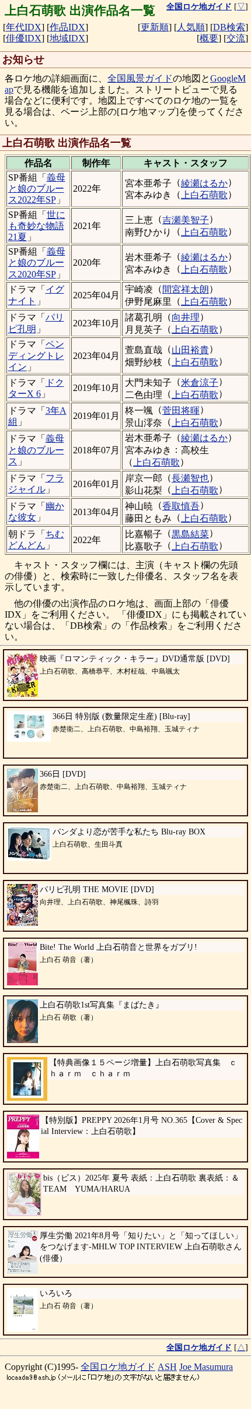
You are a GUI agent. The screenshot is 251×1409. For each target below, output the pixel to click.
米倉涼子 (199, 383)
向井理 (186, 317)
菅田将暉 (181, 410)
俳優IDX (23, 38)
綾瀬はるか (204, 183)
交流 (235, 38)
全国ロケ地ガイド (118, 1367)
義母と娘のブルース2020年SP (36, 262)
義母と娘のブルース (36, 450)
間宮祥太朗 (185, 289)
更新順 (155, 27)
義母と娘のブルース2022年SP (36, 188)
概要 (209, 38)
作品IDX (67, 27)
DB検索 (229, 27)
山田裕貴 (190, 350)
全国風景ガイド (140, 78)
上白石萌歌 (204, 195)
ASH (167, 1367)
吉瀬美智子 (185, 220)
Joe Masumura (206, 1367)
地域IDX (67, 38)
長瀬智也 (190, 478)
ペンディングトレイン (36, 355)
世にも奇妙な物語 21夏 (36, 226)
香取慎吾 (181, 506)
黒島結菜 (190, 534)
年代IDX (23, 27)
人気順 (191, 27)
